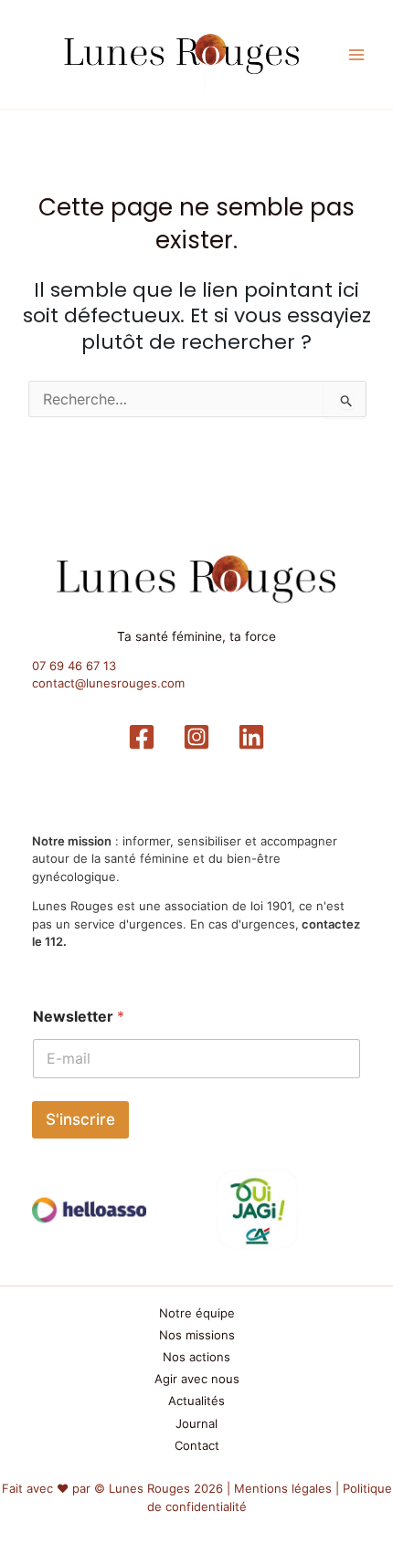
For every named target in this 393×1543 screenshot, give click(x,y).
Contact (197, 1445)
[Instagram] (196, 737)
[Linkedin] (251, 737)
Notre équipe (197, 1313)
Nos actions (196, 1356)
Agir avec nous (196, 1378)
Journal (196, 1423)
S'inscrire (80, 1119)
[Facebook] (141, 737)
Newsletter (78, 1016)
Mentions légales (283, 1488)
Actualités (196, 1400)
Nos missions (197, 1335)
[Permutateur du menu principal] (357, 55)
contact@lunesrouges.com (108, 683)
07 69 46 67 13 (74, 665)
